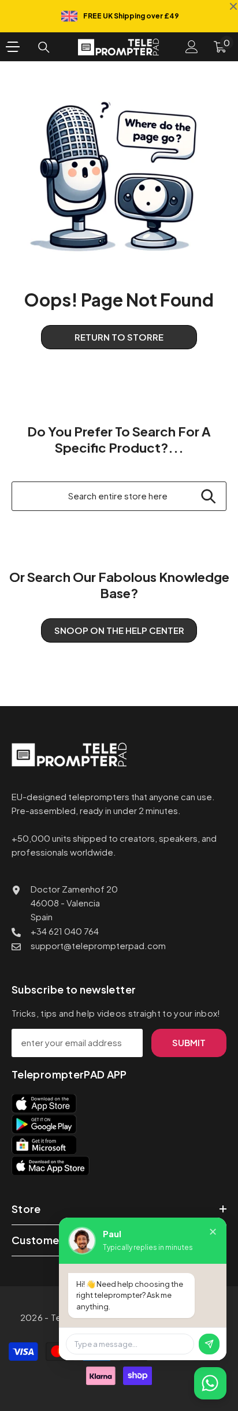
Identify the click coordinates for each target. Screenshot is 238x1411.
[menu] (13, 47)
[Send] (209, 1344)
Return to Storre (119, 336)
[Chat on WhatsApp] (210, 1383)
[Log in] (191, 46)
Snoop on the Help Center (119, 630)
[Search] (44, 47)
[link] (119, 176)
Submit (189, 1042)
